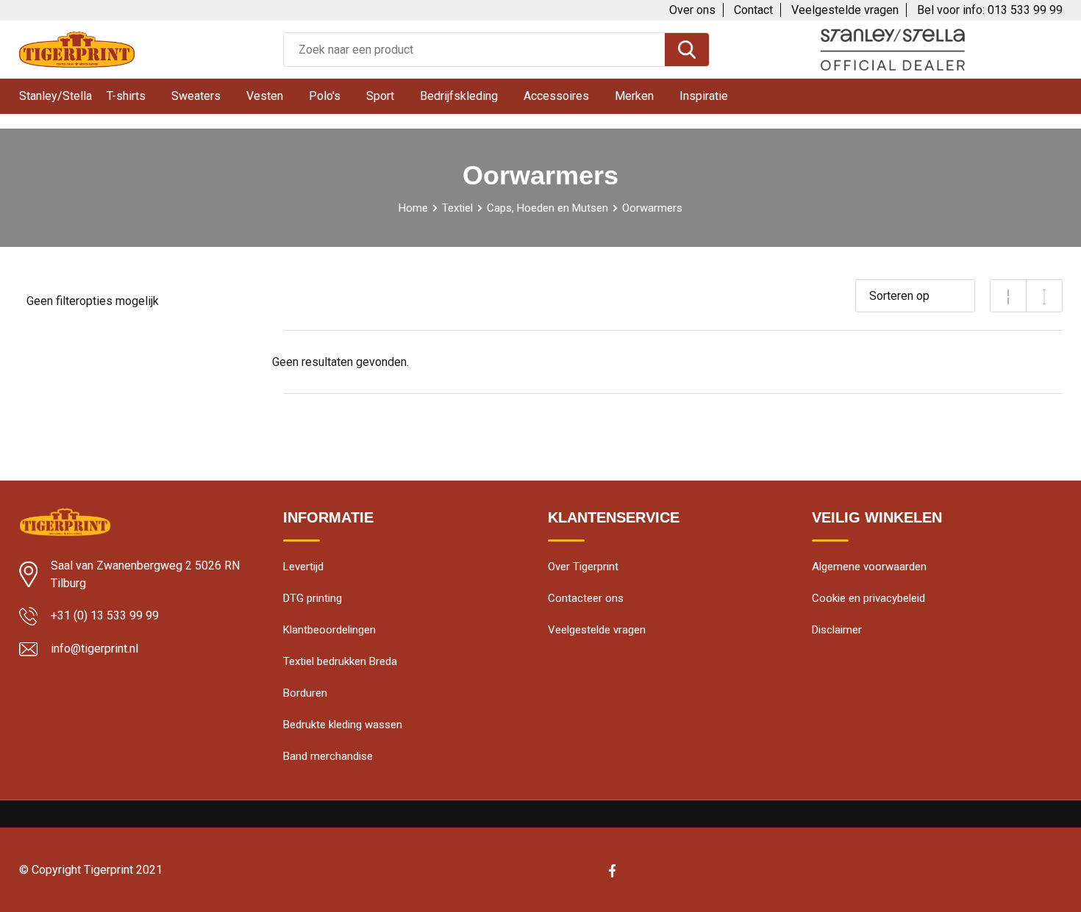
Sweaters (196, 96)
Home (413, 208)
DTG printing (312, 598)
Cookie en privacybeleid (868, 598)
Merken (634, 96)
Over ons (692, 10)
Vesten (264, 96)
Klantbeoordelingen (329, 629)
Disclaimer (837, 629)
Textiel (457, 208)
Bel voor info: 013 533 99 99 (990, 10)
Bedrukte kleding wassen (342, 724)
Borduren (305, 693)
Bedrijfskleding (459, 96)
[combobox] (474, 49)
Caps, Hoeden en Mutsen (547, 208)
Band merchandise (328, 756)
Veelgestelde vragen (845, 10)
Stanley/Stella (55, 96)
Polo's (324, 96)
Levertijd (303, 566)
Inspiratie (703, 96)
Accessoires (556, 96)
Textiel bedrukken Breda (340, 661)
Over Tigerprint (583, 566)
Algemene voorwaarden (869, 566)
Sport (380, 96)
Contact (753, 10)
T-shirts (126, 96)
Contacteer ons (586, 598)
